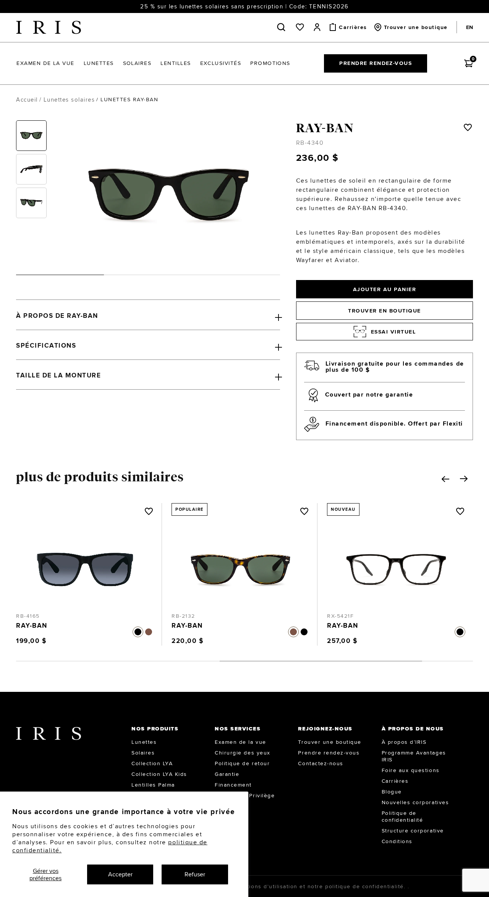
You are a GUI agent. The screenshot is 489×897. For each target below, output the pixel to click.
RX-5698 (339, 616)
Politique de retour (242, 763)
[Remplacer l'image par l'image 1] (31, 135)
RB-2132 (28, 616)
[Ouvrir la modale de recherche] (282, 27)
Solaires (143, 752)
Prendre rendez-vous (375, 63)
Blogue (392, 791)
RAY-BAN (325, 128)
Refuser (195, 874)
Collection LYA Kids (159, 774)
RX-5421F (185, 616)
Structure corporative (413, 830)
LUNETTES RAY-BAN (129, 99)
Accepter (120, 874)
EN (469, 27)
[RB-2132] (85, 562)
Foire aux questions (411, 770)
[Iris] (48, 27)
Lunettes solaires (69, 100)
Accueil (27, 100)
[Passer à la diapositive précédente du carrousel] (445, 479)
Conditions (397, 841)
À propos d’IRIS (404, 742)
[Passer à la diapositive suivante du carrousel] (464, 479)
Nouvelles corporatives (415, 802)
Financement (233, 785)
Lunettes (144, 742)
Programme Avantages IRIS (414, 756)
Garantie (227, 774)
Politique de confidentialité (402, 816)
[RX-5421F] (240, 562)
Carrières (395, 781)
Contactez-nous (320, 763)
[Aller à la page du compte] (317, 27)
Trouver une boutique (329, 742)
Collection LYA (152, 763)
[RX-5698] (396, 562)
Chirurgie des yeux (242, 752)
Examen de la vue (240, 742)
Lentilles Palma (153, 785)
